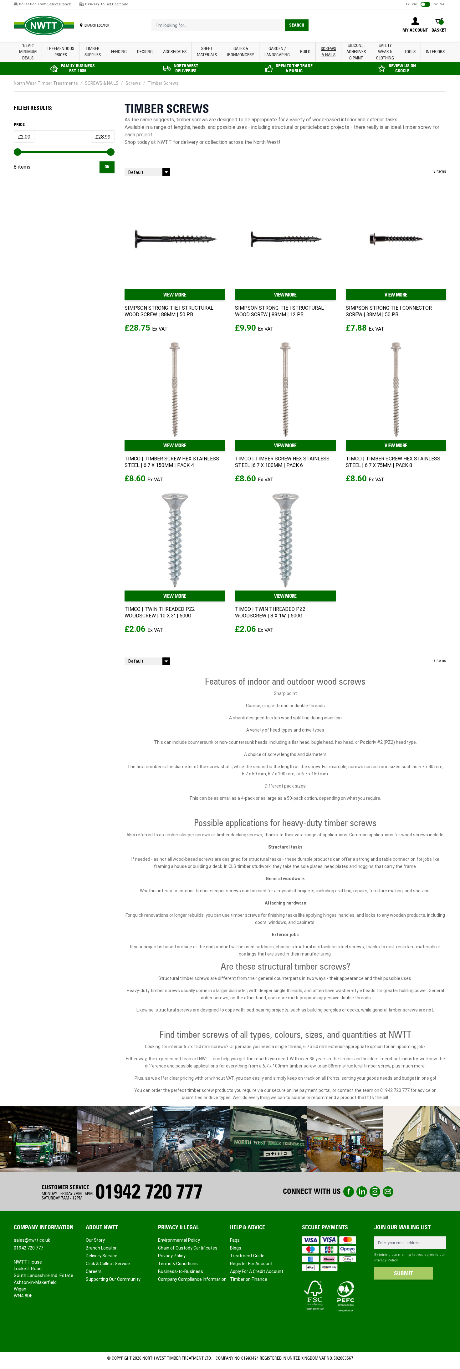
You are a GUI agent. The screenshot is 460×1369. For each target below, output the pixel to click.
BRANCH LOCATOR (96, 25)
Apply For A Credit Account (256, 1271)
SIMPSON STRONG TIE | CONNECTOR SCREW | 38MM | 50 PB (389, 311)
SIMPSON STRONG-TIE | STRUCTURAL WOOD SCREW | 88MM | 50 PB (169, 311)
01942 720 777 (395, 1090)
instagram (375, 1191)
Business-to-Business (180, 1271)
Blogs (235, 1247)
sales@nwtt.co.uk (32, 1240)
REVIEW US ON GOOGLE (402, 68)
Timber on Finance (248, 1279)
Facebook (348, 1191)
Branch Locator (101, 1247)
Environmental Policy (179, 1240)
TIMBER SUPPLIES (92, 52)
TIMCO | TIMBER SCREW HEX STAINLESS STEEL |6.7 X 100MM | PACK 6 (282, 462)
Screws (133, 83)
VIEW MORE (174, 295)
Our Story (95, 1240)
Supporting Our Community (113, 1279)
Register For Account (251, 1263)
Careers (94, 1271)
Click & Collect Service (108, 1263)
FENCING (119, 51)
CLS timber (239, 866)
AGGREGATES (175, 51)
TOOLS (410, 51)
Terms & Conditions (178, 1263)
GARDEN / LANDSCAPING (277, 52)
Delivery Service (101, 1255)
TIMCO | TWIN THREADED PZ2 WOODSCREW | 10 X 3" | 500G (160, 612)
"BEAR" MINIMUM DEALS (28, 52)
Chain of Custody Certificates (187, 1247)
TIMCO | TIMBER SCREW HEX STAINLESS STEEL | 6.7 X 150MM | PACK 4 (172, 462)
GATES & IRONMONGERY (240, 52)
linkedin (361, 1191)
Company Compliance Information (192, 1279)
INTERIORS (435, 51)
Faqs (235, 1240)
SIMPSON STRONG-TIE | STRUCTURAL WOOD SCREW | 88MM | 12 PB (279, 311)
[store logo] (44, 26)
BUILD (305, 51)
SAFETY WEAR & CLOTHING (385, 52)
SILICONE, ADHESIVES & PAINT (356, 52)
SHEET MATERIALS (207, 52)
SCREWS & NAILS (328, 52)
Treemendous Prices (60, 52)
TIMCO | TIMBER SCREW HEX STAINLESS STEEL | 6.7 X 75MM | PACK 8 (393, 462)
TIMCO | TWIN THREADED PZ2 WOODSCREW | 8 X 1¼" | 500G (270, 612)
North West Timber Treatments (46, 83)
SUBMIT (403, 1273)
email (388, 1191)
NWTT (164, 142)
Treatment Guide (247, 1255)
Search (296, 25)
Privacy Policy (172, 1255)
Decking (145, 51)
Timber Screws (163, 83)
